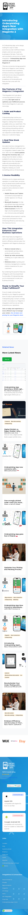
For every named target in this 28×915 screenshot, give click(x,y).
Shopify (4, 882)
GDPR (4, 857)
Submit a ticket (6, 849)
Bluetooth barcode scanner (12, 675)
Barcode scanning (15, 421)
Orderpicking (8, 423)
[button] (26, 6)
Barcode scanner (9, 713)
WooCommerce (7, 879)
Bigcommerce (8, 597)
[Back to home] (9, 6)
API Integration (6, 896)
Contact (4, 843)
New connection (18, 597)
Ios (21, 675)
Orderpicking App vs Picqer (10, 863)
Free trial (5, 899)
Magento (7, 635)
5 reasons (7, 421)
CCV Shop (5, 891)
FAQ (3, 846)
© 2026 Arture (6, 912)
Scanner (7, 677)
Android (7, 673)
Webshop (15, 599)
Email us (4, 852)
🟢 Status (5, 866)
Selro (4, 893)
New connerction (15, 635)
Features (5, 854)
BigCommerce (6, 885)
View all (7, 359)
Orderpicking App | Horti (9, 902)
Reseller (4, 860)
